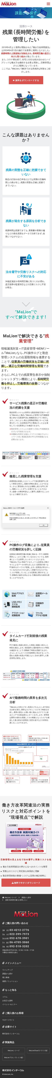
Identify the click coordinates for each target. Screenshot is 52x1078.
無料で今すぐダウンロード (27, 882)
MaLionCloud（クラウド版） (38, 1050)
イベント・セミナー (9, 1004)
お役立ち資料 (7, 1000)
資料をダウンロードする (27, 80)
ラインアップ (7, 969)
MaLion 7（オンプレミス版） (13, 1057)
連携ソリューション (10, 981)
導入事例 (5, 977)
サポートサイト (8, 1020)
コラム (5, 996)
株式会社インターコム (11, 1033)
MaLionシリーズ (10, 897)
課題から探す (26, 897)
